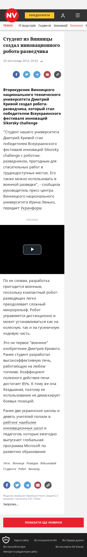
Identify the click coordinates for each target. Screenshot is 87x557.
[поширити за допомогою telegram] (36, 74)
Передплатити (39, 15)
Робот (22, 469)
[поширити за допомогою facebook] (16, 74)
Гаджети (44, 25)
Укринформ (31, 207)
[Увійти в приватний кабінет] (63, 15)
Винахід (34, 469)
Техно (8, 25)
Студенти (9, 469)
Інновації (60, 25)
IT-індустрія (27, 25)
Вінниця (18, 463)
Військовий (48, 463)
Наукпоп (76, 25)
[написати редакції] (47, 74)
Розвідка (32, 463)
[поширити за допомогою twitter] (26, 74)
